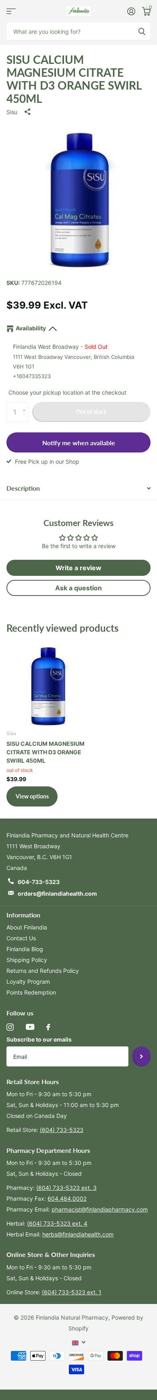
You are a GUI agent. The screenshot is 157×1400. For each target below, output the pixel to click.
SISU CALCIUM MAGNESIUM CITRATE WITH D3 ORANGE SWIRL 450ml (45, 752)
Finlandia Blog (24, 949)
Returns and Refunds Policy (42, 970)
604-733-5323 (39, 881)
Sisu (11, 111)
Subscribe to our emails (39, 1039)
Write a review (78, 568)
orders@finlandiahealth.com (57, 893)
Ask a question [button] (78, 588)
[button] (26, 405)
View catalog (11, 11)
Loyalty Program (28, 981)
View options (32, 796)
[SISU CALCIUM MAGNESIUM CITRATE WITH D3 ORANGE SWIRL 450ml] (47, 682)
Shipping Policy (26, 959)
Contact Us (21, 938)
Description (23, 488)
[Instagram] (10, 1027)
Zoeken (142, 31)
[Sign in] (131, 11)
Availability (31, 328)
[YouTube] (30, 1027)
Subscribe (141, 1056)
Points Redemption (31, 992)
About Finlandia (26, 927)
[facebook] (48, 1027)
